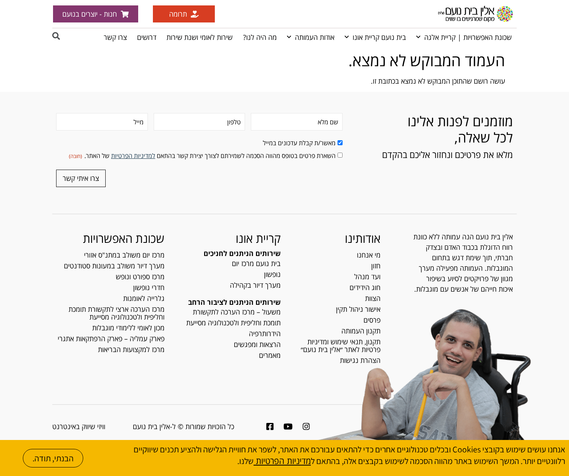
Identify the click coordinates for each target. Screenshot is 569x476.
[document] (284, 238)
